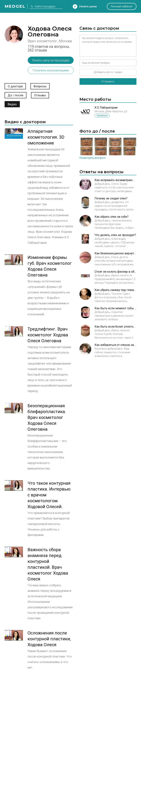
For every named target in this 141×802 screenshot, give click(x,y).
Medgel (15, 6)
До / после (15, 95)
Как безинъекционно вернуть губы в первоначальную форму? (115, 253)
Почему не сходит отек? (111, 198)
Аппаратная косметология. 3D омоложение (46, 137)
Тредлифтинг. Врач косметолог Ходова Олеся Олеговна (48, 334)
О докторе (15, 86)
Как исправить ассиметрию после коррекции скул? (115, 180)
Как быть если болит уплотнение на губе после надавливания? (115, 326)
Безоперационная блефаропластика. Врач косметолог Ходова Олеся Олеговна (47, 417)
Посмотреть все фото (92, 157)
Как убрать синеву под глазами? (115, 290)
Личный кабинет (122, 6)
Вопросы (40, 86)
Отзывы (40, 95)
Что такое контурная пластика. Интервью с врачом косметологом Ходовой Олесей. (49, 495)
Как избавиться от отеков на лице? (115, 345)
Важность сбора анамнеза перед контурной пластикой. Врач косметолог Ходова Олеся (48, 564)
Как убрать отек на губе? (112, 216)
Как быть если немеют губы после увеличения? (115, 308)
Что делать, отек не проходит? (115, 235)
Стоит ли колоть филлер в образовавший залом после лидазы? (115, 271)
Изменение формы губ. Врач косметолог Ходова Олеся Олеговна (50, 266)
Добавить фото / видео (108, 72)
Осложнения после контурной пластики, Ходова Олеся (49, 638)
